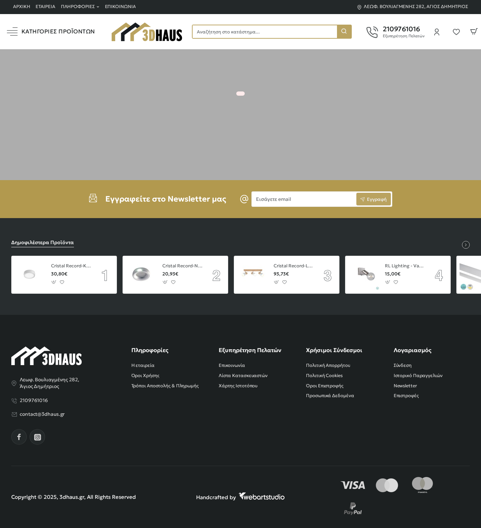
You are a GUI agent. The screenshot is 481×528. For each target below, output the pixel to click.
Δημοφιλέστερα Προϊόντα (42, 242)
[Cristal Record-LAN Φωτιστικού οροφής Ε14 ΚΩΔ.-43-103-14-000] (253, 275)
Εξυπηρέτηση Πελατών (250, 350)
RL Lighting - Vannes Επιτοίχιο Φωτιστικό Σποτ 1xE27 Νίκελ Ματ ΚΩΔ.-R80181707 (405, 266)
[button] (54, 282)
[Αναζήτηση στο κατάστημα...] (344, 31)
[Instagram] (37, 437)
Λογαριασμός (412, 350)
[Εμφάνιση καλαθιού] (474, 32)
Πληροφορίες (149, 350)
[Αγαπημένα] (458, 31)
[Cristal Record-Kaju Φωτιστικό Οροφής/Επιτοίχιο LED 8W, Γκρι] (30, 275)
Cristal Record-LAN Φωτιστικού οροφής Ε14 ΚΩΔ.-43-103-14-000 (294, 266)
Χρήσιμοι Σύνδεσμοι (334, 350)
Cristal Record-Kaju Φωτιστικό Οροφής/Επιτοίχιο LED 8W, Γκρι (71, 266)
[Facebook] (19, 437)
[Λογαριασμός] (438, 31)
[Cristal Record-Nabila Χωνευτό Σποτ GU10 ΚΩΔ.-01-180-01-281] (141, 275)
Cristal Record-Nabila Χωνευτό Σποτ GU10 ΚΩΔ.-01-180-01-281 (182, 266)
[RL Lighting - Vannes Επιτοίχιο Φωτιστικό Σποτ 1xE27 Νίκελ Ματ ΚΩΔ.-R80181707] (364, 275)
